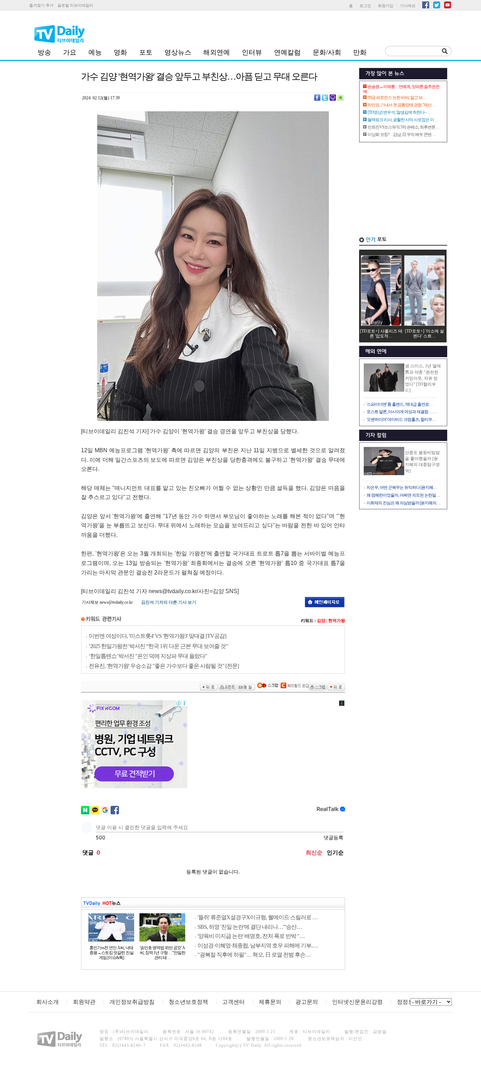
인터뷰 (252, 52)
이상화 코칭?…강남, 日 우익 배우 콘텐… (401, 134)
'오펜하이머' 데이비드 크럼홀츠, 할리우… (401, 419)
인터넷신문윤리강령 (357, 1002)
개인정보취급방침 (132, 1002)
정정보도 (408, 1002)
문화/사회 (327, 52)
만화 (360, 52)
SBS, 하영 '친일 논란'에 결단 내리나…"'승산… (250, 927)
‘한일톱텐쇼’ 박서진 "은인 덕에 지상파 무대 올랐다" (148, 656)
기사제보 (408, 6)
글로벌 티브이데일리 (75, 5)
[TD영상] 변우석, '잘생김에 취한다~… (399, 112)
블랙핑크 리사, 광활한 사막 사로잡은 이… (403, 119)
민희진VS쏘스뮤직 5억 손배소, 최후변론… (403, 127)
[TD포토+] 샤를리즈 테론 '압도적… (381, 333)
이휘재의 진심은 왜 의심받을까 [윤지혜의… (403, 502)
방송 (44, 52)
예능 (95, 52)
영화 (120, 52)
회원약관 (84, 1002)
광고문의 (306, 1002)
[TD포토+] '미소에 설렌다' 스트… (424, 333)
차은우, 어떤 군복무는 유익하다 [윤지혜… (402, 487)
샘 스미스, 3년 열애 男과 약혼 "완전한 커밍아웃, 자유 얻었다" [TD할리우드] (423, 378)
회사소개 (47, 1002)
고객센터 (233, 1002)
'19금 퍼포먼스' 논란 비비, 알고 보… (397, 97)
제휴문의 (270, 1002)
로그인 (365, 6)
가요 (69, 52)
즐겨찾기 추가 (41, 5)
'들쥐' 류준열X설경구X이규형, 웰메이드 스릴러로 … (258, 917)
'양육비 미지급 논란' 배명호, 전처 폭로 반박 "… (251, 936)
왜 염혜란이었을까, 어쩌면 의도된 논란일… (403, 495)
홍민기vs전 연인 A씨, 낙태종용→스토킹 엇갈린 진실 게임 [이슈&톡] (111, 952)
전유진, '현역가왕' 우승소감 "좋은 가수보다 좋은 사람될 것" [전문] (164, 666)
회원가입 (385, 6)
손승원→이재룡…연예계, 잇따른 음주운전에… (401, 89)
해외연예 (216, 52)
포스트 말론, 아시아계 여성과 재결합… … (402, 411)
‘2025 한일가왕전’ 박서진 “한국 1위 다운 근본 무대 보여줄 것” (158, 646)
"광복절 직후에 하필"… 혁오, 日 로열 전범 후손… (254, 955)
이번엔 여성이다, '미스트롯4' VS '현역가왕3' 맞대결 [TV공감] (157, 636)
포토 (145, 52)
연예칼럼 (287, 52)
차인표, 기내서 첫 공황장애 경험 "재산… (401, 104)
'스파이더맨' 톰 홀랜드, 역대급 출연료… (400, 404)
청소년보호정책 (188, 1002)
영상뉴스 (177, 52)
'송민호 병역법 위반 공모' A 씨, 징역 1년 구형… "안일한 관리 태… (162, 952)
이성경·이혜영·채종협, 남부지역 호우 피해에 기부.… (258, 946)
